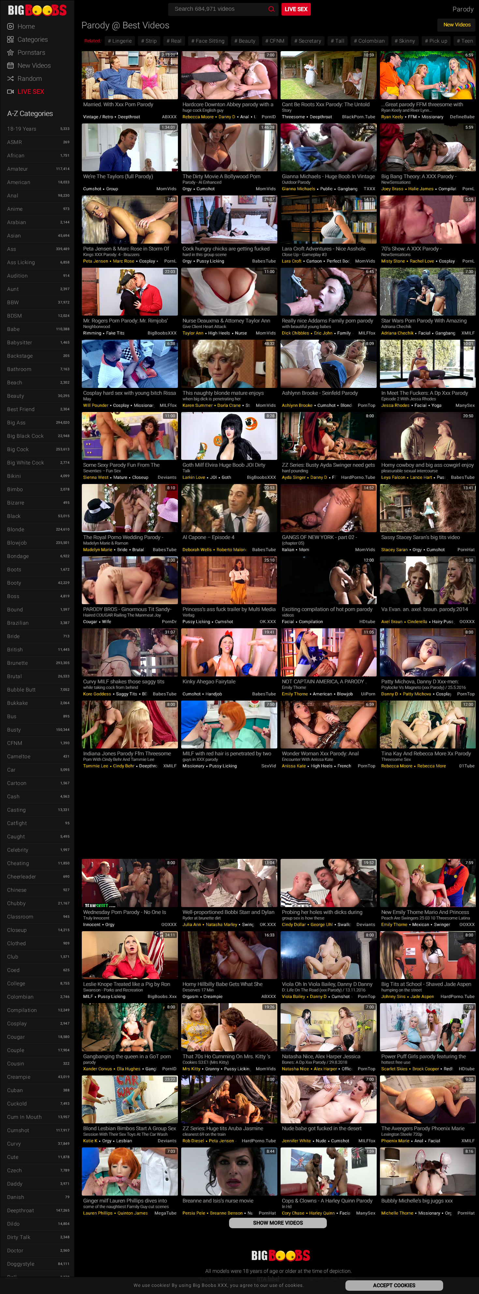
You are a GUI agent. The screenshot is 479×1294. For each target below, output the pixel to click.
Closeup (17, 930)
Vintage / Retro (98, 116)
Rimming (92, 333)
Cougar (16, 1037)
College (16, 983)
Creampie (18, 1077)
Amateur (17, 169)
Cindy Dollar (294, 924)
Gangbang (347, 188)
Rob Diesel (193, 1140)
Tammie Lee (96, 765)
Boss (13, 596)
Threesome (294, 116)
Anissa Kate (294, 765)
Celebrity (18, 850)
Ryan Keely (392, 116)
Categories (33, 39)
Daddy (15, 1184)
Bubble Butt (21, 690)
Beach (14, 382)
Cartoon (17, 783)
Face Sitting (209, 41)
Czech (14, 1170)
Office (348, 1068)
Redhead (452, 1068)
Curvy (14, 1144)
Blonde (15, 529)
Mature (120, 477)
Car (11, 770)
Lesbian (123, 1140)
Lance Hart (421, 477)
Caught (16, 836)
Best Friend (21, 409)
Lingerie (121, 41)
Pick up (437, 41)
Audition (17, 276)
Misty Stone (393, 261)
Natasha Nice (296, 1068)
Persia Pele (194, 1213)
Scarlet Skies (395, 1068)
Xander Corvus (98, 1068)
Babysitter (19, 342)
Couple (15, 1050)
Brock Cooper (425, 1068)
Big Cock (18, 449)
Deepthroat (20, 1210)
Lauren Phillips (98, 1213)
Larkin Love (194, 477)
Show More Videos (278, 1223)
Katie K (90, 1140)
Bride (13, 636)
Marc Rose (124, 261)
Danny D (227, 116)
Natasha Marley (221, 924)
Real (175, 41)
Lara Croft (292, 261)
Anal (12, 195)
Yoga (436, 405)
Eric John (323, 333)
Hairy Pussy (444, 621)
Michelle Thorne (397, 1213)
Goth (226, 477)
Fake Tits (114, 333)
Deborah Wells (197, 549)
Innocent (92, 924)
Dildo (13, 1224)
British (15, 650)
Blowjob (17, 543)
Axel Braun (392, 621)
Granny (212, 1068)
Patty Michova (417, 693)
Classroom (20, 917)
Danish (15, 1197)
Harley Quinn (322, 1213)
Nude (321, 1140)
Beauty (15, 396)
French (343, 765)
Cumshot (18, 1130)
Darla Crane (229, 405)
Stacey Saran (395, 549)
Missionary (431, 116)
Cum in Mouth (24, 1117)
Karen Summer (198, 405)
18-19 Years (21, 129)
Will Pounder (96, 405)
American (18, 182)
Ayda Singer (294, 477)
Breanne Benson (226, 1213)
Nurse (240, 333)
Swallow (346, 924)
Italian (288, 549)
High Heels (219, 333)
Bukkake (17, 703)
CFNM (14, 743)
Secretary (309, 41)
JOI (213, 477)
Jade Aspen (422, 996)
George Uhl (322, 924)
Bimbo (15, 489)
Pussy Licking (210, 261)
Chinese (17, 890)
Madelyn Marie (98, 549)
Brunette (17, 663)
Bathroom (19, 369)
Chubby (16, 903)
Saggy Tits (126, 693)
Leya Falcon (393, 477)
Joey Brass (393, 188)
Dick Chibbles (296, 333)
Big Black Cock (25, 436)
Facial (424, 333)
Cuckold (17, 1104)
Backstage (20, 356)
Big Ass (16, 422)
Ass (11, 249)
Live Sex (31, 91)
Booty (14, 583)
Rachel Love (422, 261)
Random (30, 78)
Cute (12, 1157)
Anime (15, 209)
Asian (14, 236)
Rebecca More (431, 765)
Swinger (250, 924)
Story (250, 405)
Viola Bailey (294, 996)
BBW (13, 302)
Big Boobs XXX (40, 10)
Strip (150, 41)
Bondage (18, 556)
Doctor (15, 1250)
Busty (14, 730)
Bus (12, 716)
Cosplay (17, 1023)
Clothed (16, 943)
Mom (303, 549)
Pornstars (31, 52)
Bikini (14, 476)
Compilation (22, 1010)
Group (111, 188)
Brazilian (18, 623)
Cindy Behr (124, 765)
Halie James (421, 188)
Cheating (18, 863)
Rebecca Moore (198, 116)
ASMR (14, 142)
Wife (106, 621)
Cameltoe (18, 756)
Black (14, 516)
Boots (14, 569)
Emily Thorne (295, 693)
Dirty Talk (18, 1237)
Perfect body (339, 261)
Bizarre (15, 503)
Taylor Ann (193, 333)
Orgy (187, 188)
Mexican (420, 924)
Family (344, 333)
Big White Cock (25, 463)
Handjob (213, 693)
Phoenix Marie (396, 1140)
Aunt (13, 289)
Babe (13, 329)
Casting (16, 810)
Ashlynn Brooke (298, 405)
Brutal (14, 676)
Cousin (15, 1063)
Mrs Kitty (191, 1068)
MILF (88, 996)
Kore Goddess (97, 693)
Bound (15, 609)
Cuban (15, 1090)
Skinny (406, 41)
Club (12, 957)
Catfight (17, 823)
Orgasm (191, 996)
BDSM (14, 316)
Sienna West (96, 477)
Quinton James (132, 1213)
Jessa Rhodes (396, 405)
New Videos (34, 65)
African (16, 155)
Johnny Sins (394, 996)
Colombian (20, 997)
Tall (339, 41)
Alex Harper (325, 1068)
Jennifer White (297, 1140)
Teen (466, 41)
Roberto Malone (231, 549)
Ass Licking (21, 262)
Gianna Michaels (299, 188)
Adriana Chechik (397, 333)
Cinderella (417, 621)
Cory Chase (294, 1213)
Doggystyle (20, 1264)
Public (326, 188)
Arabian (16, 222)
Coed (13, 970)
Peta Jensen (96, 261)
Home (26, 26)
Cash (13, 796)
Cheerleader (21, 877)
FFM (412, 116)
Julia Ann (192, 924)
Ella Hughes (129, 1068)
